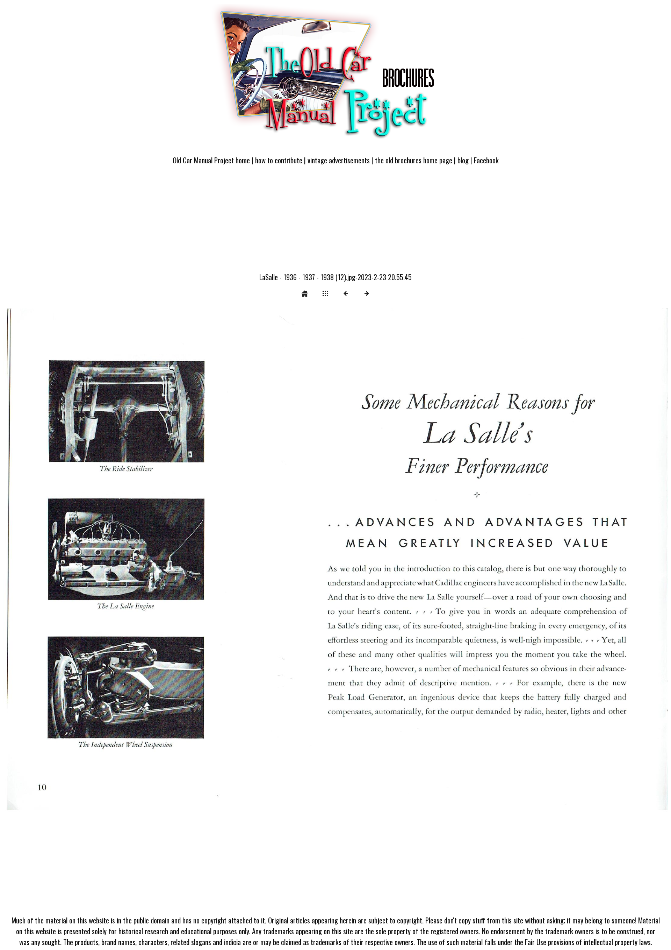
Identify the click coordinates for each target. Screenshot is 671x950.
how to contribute (278, 160)
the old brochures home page (413, 160)
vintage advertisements (339, 160)
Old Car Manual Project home (211, 160)
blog (463, 160)
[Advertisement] (335, 223)
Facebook (486, 160)
